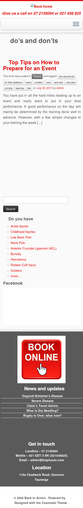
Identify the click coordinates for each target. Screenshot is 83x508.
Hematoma (18, 259)
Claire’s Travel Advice (42, 405)
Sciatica (16, 270)
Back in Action (35, 498)
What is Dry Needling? (42, 410)
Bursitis (16, 253)
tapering (20, 88)
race (48, 82)
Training (37, 76)
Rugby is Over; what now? (42, 415)
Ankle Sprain (19, 226)
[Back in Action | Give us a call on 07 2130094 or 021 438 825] (41, 6)
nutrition (39, 82)
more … (16, 276)
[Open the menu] (76, 24)
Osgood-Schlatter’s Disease (42, 396)
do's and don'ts (66, 76)
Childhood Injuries (23, 231)
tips (29, 88)
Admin (60, 88)
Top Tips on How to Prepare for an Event (31, 65)
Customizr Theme (54, 503)
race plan (71, 82)
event (28, 82)
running (8, 88)
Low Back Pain (21, 237)
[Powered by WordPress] (67, 497)
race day (58, 82)
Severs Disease (42, 401)
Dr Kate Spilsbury (13, 82)
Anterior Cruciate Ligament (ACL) (34, 248)
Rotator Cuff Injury (23, 265)
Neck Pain (18, 242)
